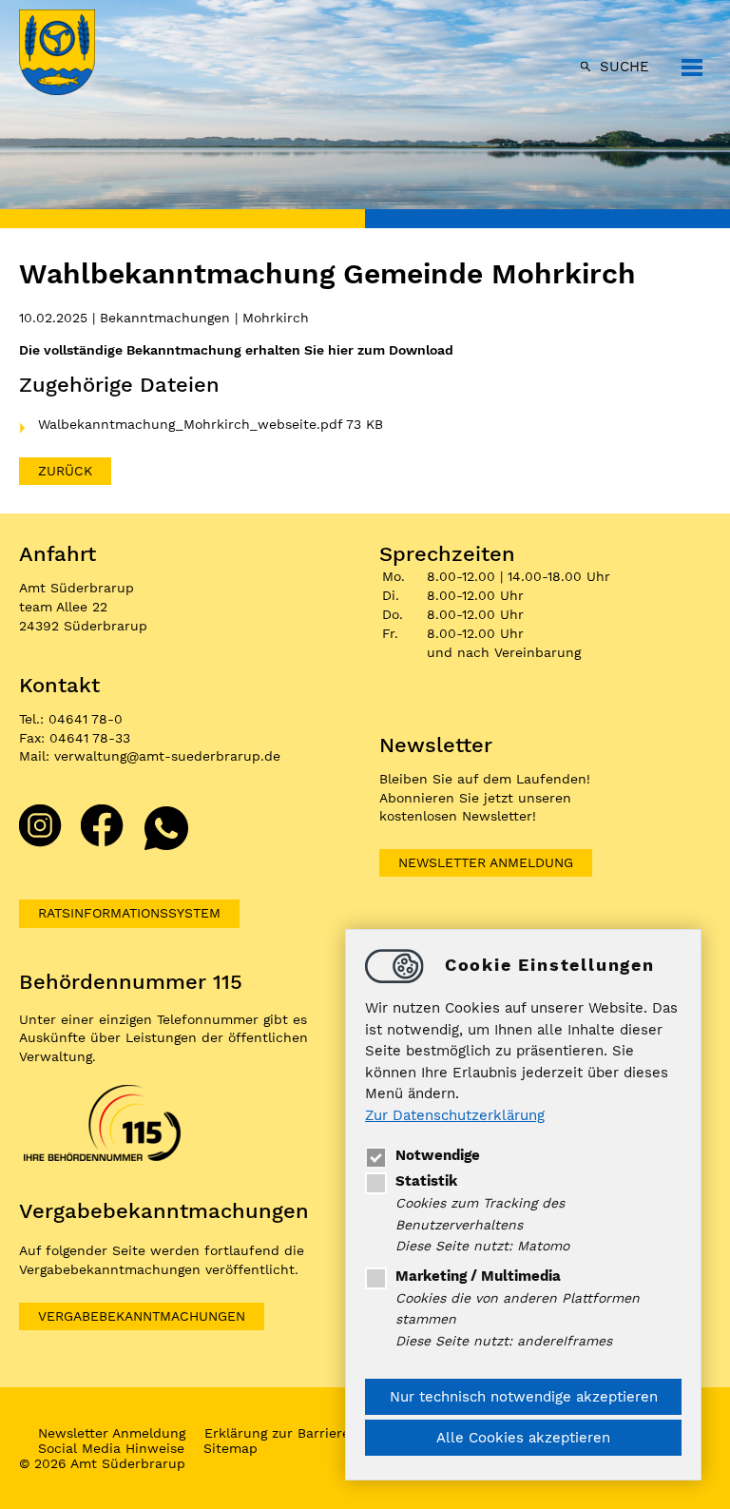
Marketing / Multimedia (478, 1276)
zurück (65, 470)
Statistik (426, 1181)
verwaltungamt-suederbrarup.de (167, 756)
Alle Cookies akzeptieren (523, 1437)
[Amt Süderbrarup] (76, 54)
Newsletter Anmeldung (485, 862)
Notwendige (437, 1155)
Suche (624, 66)
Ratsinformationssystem (129, 912)
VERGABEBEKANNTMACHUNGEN (141, 1316)
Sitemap (230, 1448)
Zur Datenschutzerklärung (455, 1115)
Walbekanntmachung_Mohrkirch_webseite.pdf (192, 424)
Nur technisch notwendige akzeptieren (524, 1396)
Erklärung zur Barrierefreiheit (301, 1433)
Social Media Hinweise (111, 1448)
